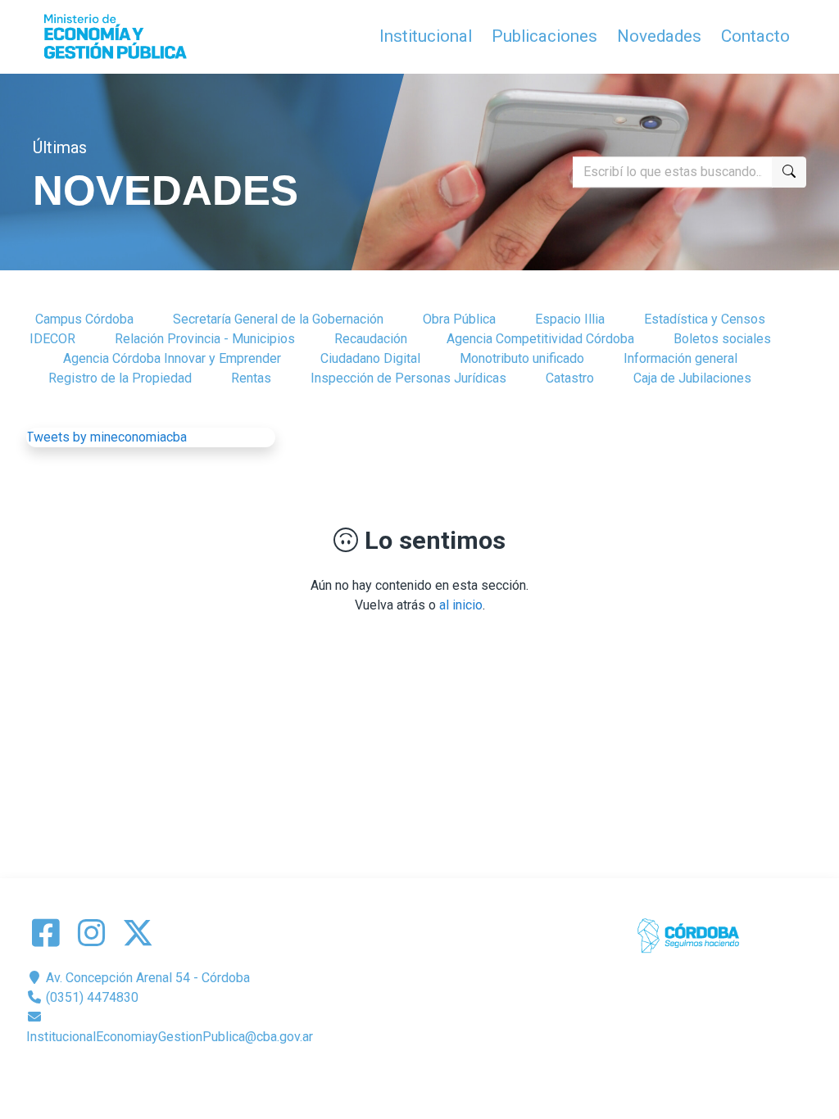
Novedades (659, 36)
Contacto (755, 36)
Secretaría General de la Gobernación (278, 319)
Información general (680, 358)
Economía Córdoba (443, 1076)
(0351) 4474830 (90, 997)
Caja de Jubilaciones (692, 378)
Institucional (425, 36)
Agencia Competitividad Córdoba (540, 339)
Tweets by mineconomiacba (106, 437)
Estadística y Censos (704, 319)
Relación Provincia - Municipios (205, 339)
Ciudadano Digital (370, 358)
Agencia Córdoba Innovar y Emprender (172, 358)
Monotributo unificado (522, 358)
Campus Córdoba (84, 319)
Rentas (251, 378)
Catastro (570, 378)
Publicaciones (544, 36)
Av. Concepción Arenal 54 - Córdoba (146, 977)
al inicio (461, 605)
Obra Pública (459, 319)
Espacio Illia (570, 319)
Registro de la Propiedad (120, 378)
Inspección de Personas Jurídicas (408, 378)
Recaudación (370, 339)
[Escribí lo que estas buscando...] (789, 172)
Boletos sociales (722, 339)
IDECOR (52, 339)
